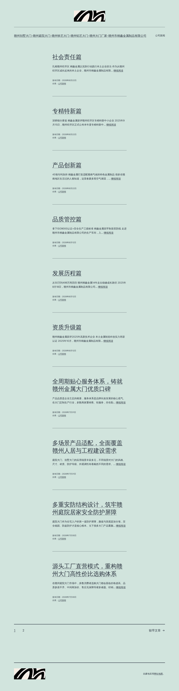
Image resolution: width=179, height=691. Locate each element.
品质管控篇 (67, 219)
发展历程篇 (67, 273)
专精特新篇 (67, 110)
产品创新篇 (67, 165)
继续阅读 (118, 70)
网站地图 (158, 673)
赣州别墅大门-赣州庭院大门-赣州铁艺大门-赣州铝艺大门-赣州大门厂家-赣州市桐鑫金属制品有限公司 (80, 35)
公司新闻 (160, 35)
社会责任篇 (67, 56)
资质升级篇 (67, 327)
